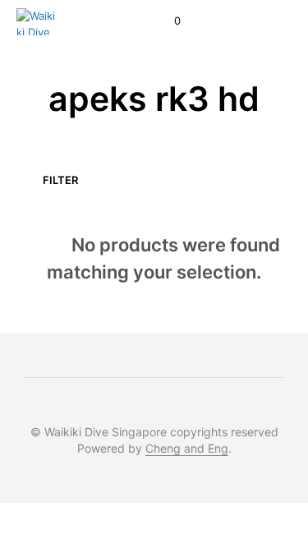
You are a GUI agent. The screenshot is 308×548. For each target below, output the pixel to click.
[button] (166, 21)
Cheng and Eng (186, 448)
